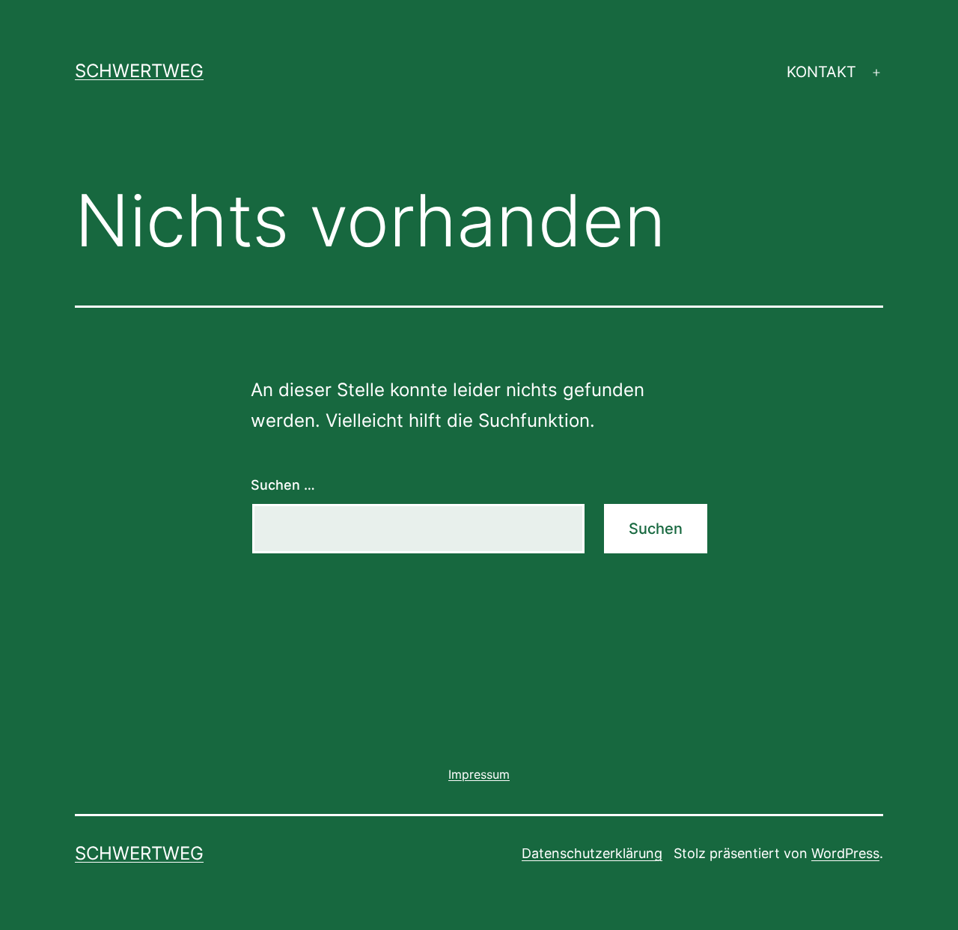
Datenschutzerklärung (592, 853)
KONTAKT (821, 72)
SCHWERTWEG (139, 71)
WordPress (845, 853)
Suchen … (283, 485)
